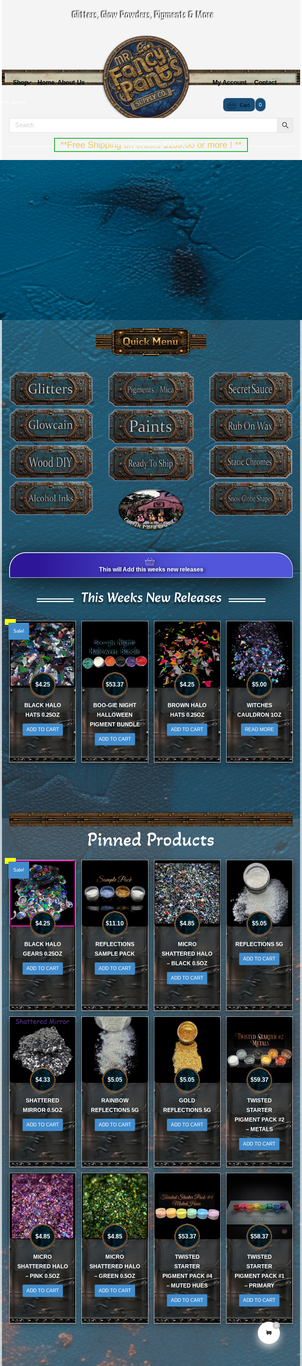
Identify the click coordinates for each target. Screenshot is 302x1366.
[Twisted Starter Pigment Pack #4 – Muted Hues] (187, 1206)
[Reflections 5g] (259, 893)
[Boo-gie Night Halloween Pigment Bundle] (115, 654)
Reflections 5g (259, 944)
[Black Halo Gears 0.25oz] (43, 893)
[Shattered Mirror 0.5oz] (43, 1049)
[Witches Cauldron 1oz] (259, 654)
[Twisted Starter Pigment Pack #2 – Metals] (259, 1049)
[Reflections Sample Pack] (115, 893)
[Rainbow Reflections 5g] (115, 1049)
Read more (259, 729)
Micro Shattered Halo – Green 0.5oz (114, 1266)
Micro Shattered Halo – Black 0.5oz (187, 953)
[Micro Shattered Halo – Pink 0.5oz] (43, 1206)
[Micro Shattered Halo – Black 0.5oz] (187, 893)
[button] (29, 83)
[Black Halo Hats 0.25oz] (43, 654)
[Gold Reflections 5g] (187, 1049)
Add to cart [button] (43, 729)
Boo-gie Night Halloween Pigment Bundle (115, 714)
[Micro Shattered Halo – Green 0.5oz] (115, 1206)
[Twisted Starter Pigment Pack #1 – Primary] (259, 1206)
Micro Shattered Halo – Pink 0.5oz (42, 1266)
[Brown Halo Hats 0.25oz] (187, 654)
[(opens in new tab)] (151, 509)
